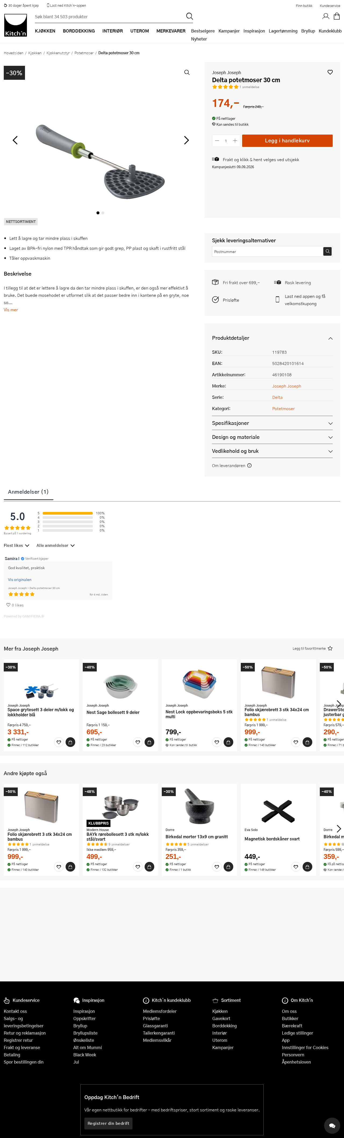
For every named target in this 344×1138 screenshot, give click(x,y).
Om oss (289, 1011)
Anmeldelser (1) (28, 491)
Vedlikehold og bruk (235, 451)
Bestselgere (203, 31)
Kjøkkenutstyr (58, 53)
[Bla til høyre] (186, 140)
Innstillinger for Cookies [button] (305, 1047)
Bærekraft (292, 1026)
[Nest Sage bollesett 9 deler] (120, 681)
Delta (277, 397)
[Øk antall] (235, 140)
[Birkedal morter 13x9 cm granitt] (199, 806)
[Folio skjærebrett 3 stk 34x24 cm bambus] (278, 681)
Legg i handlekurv (287, 140)
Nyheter (199, 39)
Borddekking (224, 1026)
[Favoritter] (59, 742)
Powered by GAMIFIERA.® (24, 616)
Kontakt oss (15, 1011)
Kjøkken (35, 53)
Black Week (84, 1055)
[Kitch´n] (15, 25)
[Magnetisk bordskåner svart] (278, 806)
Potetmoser (84, 53)
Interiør (219, 1033)
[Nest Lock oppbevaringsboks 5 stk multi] (199, 681)
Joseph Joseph (226, 72)
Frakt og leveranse (22, 1047)
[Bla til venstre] (15, 140)
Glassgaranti (155, 1026)
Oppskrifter (84, 1018)
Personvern (293, 1055)
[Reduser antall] (217, 140)
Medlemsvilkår (157, 1040)
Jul (76, 1062)
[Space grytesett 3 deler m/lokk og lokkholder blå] (41, 681)
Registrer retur (18, 1040)
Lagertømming (283, 31)
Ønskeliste (83, 1040)
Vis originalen (19, 579)
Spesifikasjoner (230, 423)
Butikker (290, 1018)
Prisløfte (231, 300)
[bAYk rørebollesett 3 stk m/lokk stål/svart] (120, 806)
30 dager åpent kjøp (23, 5)
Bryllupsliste (85, 1033)
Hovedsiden (13, 53)
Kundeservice (330, 5)
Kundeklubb (330, 31)
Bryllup (308, 31)
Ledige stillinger (297, 1033)
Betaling (12, 1055)
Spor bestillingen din (24, 1062)
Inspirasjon (254, 31)
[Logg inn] (325, 16)
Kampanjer (229, 31)
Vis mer (11, 309)
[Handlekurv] (336, 16)
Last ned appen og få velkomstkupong (305, 299)
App (285, 1040)
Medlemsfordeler (160, 1011)
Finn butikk (304, 5)
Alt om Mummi (87, 1047)
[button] (330, 72)
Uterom (219, 1040)
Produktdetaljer (230, 338)
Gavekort (221, 1018)
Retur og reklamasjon (25, 1033)
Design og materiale (236, 437)
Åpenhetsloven (296, 1062)
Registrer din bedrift (109, 1123)
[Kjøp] (70, 742)
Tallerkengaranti (159, 1033)
